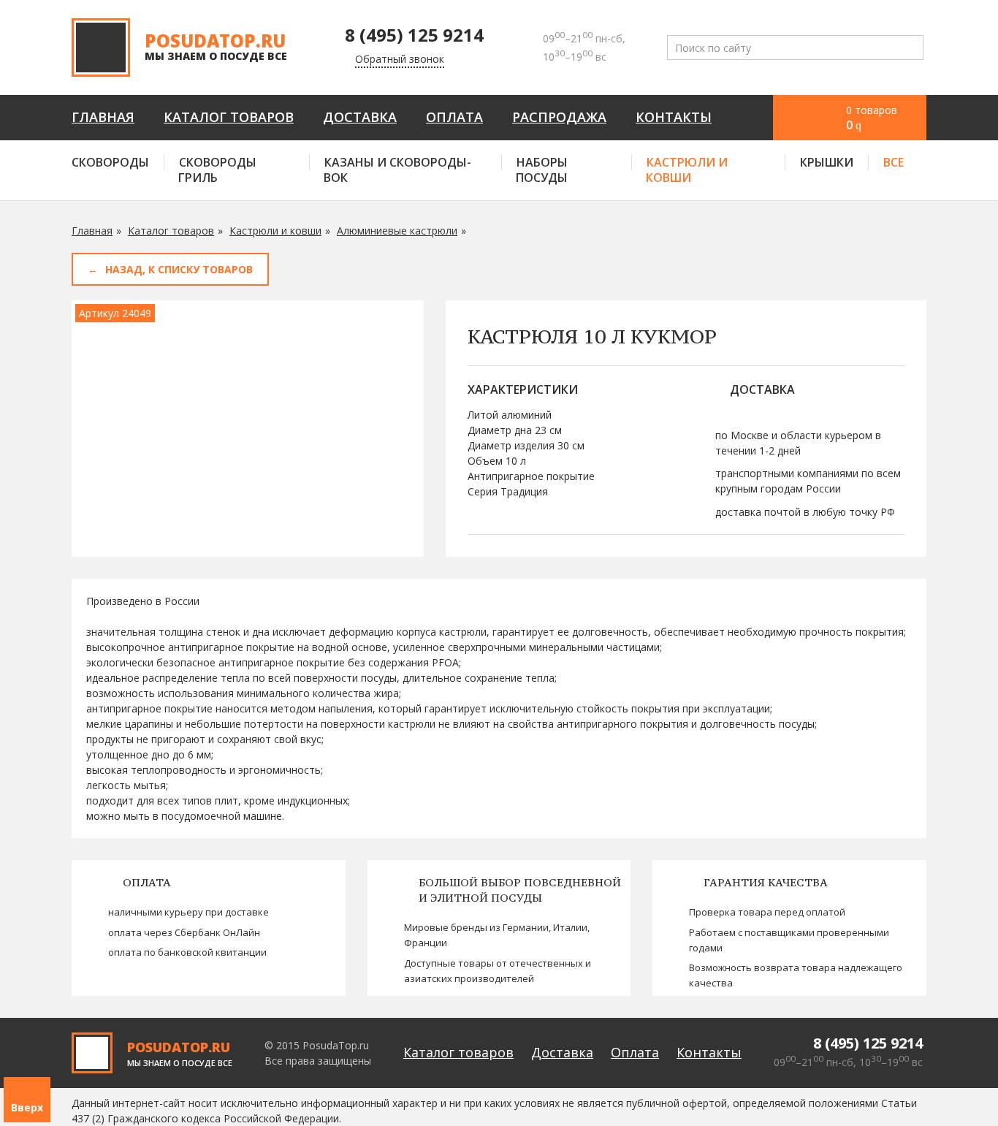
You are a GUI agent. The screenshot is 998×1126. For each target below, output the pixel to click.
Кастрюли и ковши (687, 170)
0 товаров (871, 118)
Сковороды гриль (217, 170)
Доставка (360, 117)
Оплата (454, 117)
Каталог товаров (229, 117)
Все (893, 162)
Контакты (674, 117)
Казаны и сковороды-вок (397, 170)
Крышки (826, 162)
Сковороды (110, 162)
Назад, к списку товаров (179, 269)
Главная (103, 117)
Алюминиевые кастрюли (397, 230)
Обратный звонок (399, 59)
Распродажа (559, 117)
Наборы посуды (542, 170)
